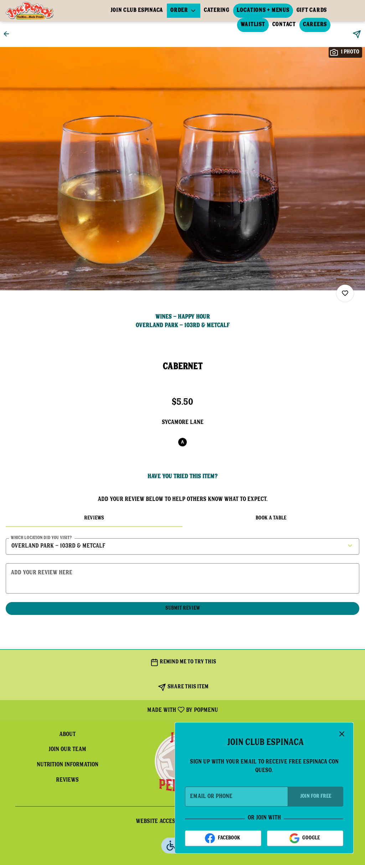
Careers (315, 25)
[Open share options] (357, 34)
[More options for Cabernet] (345, 293)
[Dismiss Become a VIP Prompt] (341, 733)
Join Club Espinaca (137, 10)
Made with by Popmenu (111, 710)
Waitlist (253, 25)
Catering (217, 10)
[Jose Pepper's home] (38, 11)
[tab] (94, 518)
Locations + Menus (263, 10)
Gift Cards (312, 10)
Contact (284, 25)
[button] (183, 11)
